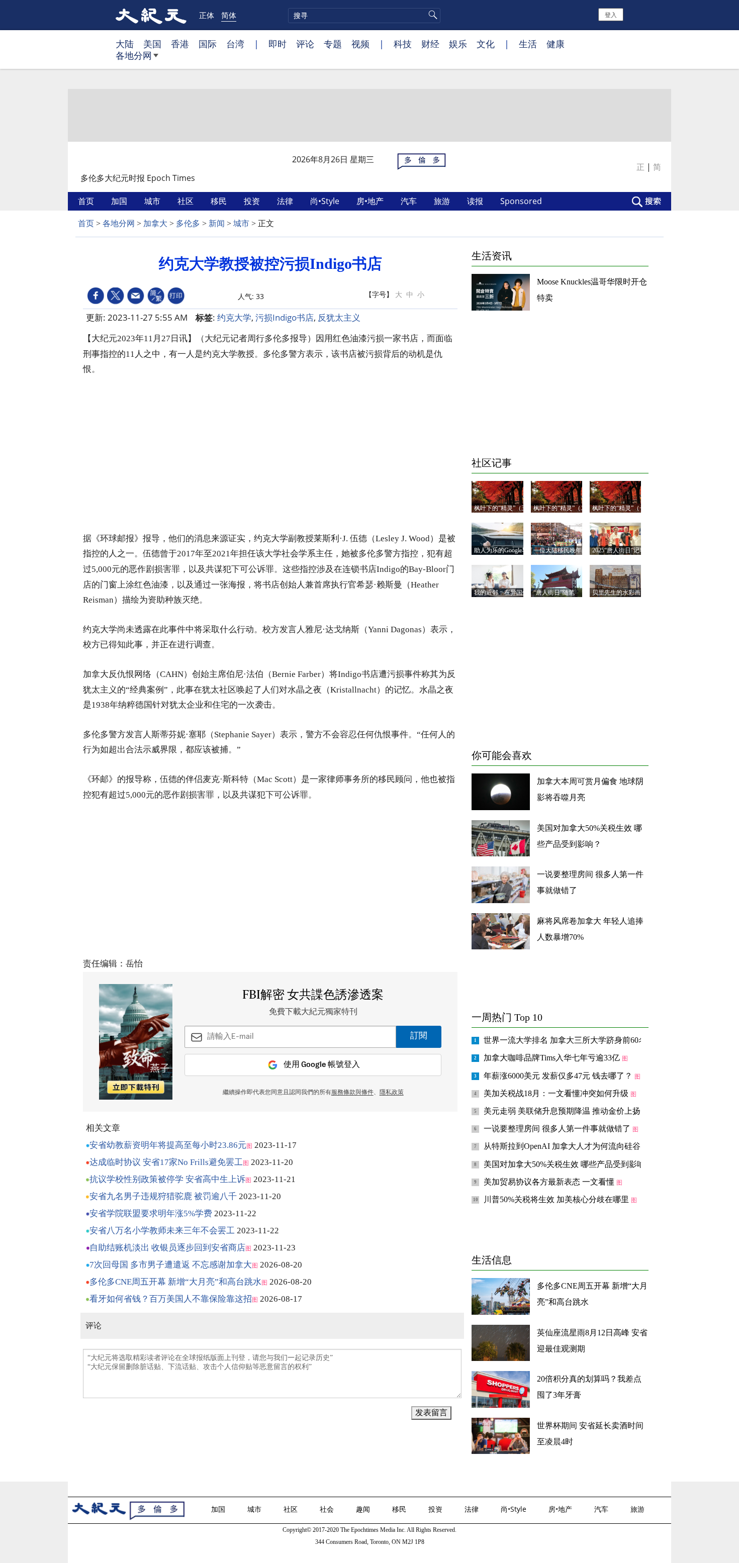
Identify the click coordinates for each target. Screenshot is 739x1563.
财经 (430, 44)
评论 (305, 44)
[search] (364, 15)
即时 (277, 44)
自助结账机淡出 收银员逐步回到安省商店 (167, 1247)
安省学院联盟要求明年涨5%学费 (150, 1213)
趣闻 (364, 1509)
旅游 (443, 201)
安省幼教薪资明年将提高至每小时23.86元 (167, 1145)
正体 (206, 15)
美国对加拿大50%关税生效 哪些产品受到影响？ (569, 1164)
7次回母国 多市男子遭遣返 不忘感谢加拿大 (170, 1264)
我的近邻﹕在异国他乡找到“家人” (519, 592)
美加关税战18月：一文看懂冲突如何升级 (557, 1093)
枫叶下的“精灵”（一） (622, 508)
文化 (486, 44)
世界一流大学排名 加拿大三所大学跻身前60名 (566, 1040)
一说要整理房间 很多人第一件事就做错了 (558, 1128)
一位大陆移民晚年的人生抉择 (572, 550)
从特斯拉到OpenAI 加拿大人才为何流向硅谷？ (567, 1146)
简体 (228, 15)
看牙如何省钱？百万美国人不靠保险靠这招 (170, 1299)
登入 (611, 14)
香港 (180, 44)
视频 (360, 44)
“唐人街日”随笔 (554, 592)
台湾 (235, 44)
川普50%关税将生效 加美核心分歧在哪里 (557, 1199)
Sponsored (522, 201)
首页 (87, 201)
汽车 (410, 201)
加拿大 (155, 223)
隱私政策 (392, 1093)
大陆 (125, 44)
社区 (186, 201)
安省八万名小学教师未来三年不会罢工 (162, 1230)
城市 (153, 201)
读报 (476, 201)
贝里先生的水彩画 (616, 592)
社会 (328, 1509)
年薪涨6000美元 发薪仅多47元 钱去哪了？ (559, 1075)
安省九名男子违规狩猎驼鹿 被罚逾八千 (163, 1196)
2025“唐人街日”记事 (618, 550)
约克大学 (234, 317)
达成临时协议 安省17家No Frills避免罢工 (166, 1162)
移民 (220, 201)
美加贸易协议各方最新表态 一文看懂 (550, 1182)
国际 (208, 44)
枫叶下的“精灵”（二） (563, 508)
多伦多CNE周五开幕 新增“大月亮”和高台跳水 (175, 1282)
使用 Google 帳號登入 (322, 1064)
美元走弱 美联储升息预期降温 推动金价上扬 (563, 1111)
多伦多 (188, 223)
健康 (555, 44)
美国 (152, 44)
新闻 (217, 223)
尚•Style (325, 201)
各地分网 (134, 55)
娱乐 (458, 44)
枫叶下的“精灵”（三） (503, 508)
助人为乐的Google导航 (504, 550)
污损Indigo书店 (284, 317)
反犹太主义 (339, 317)
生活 (528, 44)
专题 (333, 44)
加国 (120, 201)
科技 (403, 44)
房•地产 (371, 201)
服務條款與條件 (352, 1093)
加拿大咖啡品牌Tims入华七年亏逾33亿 (553, 1057)
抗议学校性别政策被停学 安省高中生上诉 (167, 1179)
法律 (286, 201)
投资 (253, 201)
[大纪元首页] (151, 15)
